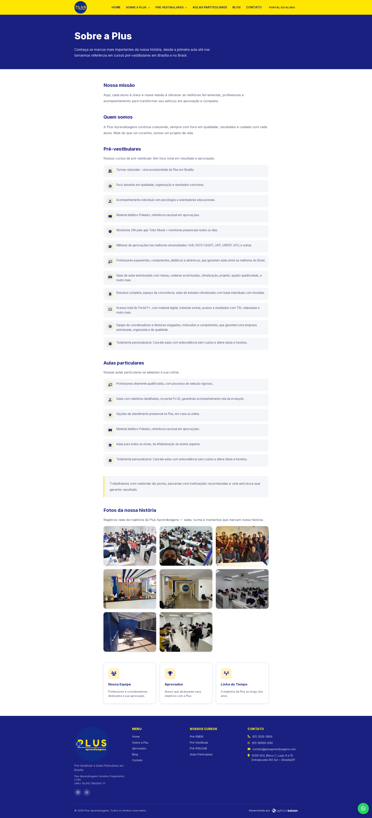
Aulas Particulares (210, 7)
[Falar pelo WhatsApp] (363, 808)
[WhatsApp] (86, 792)
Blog (236, 7)
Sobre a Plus (136, 7)
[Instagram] (77, 792)
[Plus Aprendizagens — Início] (80, 7)
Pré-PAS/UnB (198, 748)
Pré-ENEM (196, 736)
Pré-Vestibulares (169, 7)
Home (116, 7)
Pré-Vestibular (199, 742)
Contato (254, 7)
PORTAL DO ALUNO (282, 7)
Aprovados (139, 748)
